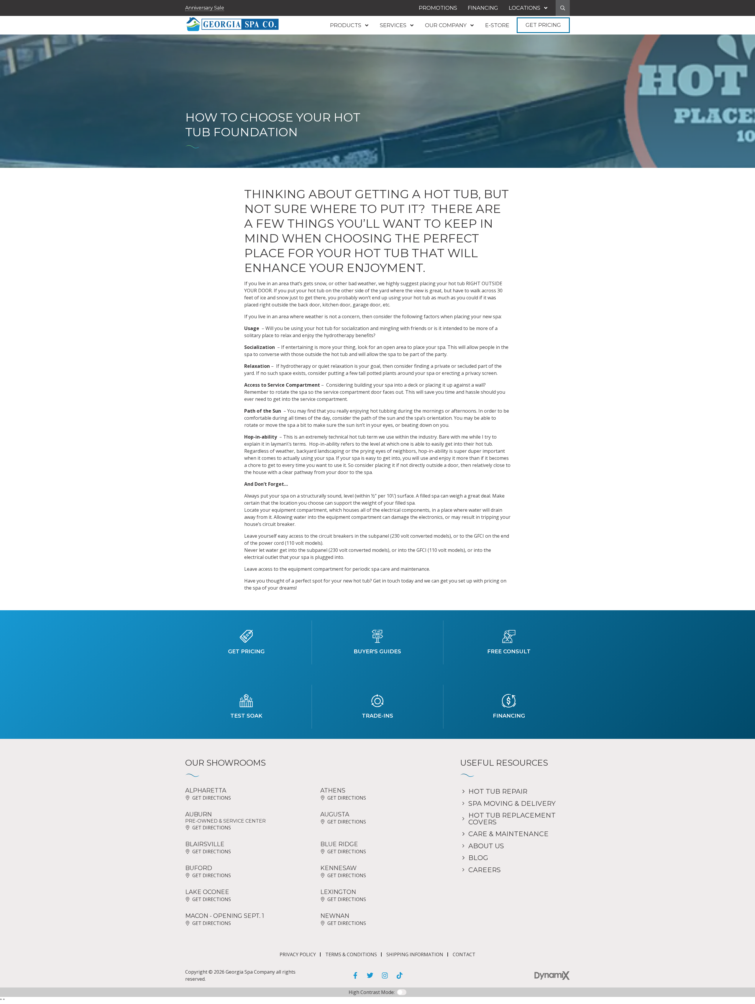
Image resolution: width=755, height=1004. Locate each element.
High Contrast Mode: (29, 23)
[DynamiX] (552, 975)
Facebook (355, 975)
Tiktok (399, 975)
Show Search (563, 8)
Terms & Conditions (351, 954)
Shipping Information (414, 954)
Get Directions (211, 798)
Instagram (385, 975)
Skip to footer (21, 16)
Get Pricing (543, 25)
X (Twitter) (370, 975)
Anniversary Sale (204, 8)
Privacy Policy (298, 954)
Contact (464, 954)
